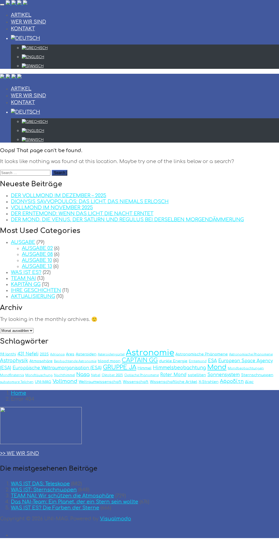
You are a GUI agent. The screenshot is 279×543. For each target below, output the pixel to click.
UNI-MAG (43, 382)
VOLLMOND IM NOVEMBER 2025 (52, 207)
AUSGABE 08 (37, 254)
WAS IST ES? (26, 272)
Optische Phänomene (141, 375)
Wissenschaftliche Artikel (173, 382)
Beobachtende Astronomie (75, 361)
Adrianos (57, 354)
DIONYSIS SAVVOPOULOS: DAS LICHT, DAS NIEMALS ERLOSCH (90, 201)
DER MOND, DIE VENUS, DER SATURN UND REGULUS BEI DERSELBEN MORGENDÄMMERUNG (127, 219)
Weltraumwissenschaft (100, 382)
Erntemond (198, 361)
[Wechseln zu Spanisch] (150, 66)
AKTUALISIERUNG (33, 296)
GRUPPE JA (119, 367)
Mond (216, 367)
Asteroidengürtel (111, 354)
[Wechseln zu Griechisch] (150, 48)
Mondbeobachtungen (246, 368)
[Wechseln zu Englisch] (150, 57)
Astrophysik (14, 360)
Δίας (249, 382)
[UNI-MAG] (16, 3)
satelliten (197, 375)
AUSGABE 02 (37, 248)
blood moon (109, 361)
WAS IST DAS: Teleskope (40, 483)
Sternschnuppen (257, 375)
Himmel (144, 368)
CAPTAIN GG (140, 360)
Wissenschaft (135, 382)
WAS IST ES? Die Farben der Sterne (55, 507)
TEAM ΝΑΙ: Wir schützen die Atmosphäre (62, 495)
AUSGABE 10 (37, 260)
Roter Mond (173, 374)
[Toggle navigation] (2, 4)
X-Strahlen (209, 382)
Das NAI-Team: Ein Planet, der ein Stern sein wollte (74, 501)
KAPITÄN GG (26, 284)
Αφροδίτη (232, 381)
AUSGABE (23, 242)
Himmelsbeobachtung (179, 367)
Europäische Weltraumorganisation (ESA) (57, 367)
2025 (44, 354)
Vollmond (65, 381)
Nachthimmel (64, 375)
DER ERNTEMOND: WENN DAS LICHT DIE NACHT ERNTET (82, 213)
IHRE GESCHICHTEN (36, 290)
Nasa (83, 374)
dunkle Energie (173, 361)
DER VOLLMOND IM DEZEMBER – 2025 (58, 195)
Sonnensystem (223, 374)
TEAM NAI (23, 278)
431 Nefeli (27, 354)
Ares (70, 354)
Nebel (95, 375)
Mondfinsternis (12, 375)
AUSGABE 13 (37, 266)
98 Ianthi (8, 354)
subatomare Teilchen (17, 381)
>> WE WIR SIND (19, 453)
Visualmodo (115, 518)
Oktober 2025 (112, 375)
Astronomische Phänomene (201, 354)
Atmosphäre (41, 361)
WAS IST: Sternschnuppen (44, 489)
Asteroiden (86, 354)
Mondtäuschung (39, 375)
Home (18, 393)
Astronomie (150, 352)
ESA (212, 360)
